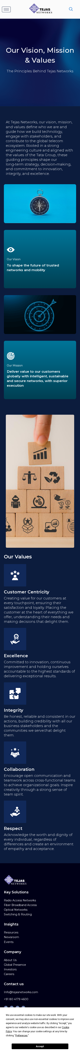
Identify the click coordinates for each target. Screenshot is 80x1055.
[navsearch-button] (71, 9)
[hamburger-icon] (6, 9)
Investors (10, 969)
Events (8, 942)
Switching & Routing (18, 914)
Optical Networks (15, 909)
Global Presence (15, 964)
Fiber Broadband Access (20, 905)
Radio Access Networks (20, 900)
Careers (9, 974)
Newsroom (11, 937)
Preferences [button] (21, 1035)
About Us (10, 960)
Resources (11, 932)
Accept (40, 1046)
